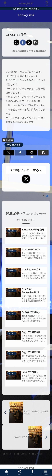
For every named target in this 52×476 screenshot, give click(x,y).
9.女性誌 (9, 140)
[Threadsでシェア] (29, 42)
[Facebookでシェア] (23, 42)
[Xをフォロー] (26, 179)
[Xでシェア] (16, 42)
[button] (35, 42)
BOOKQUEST (26, 3)
